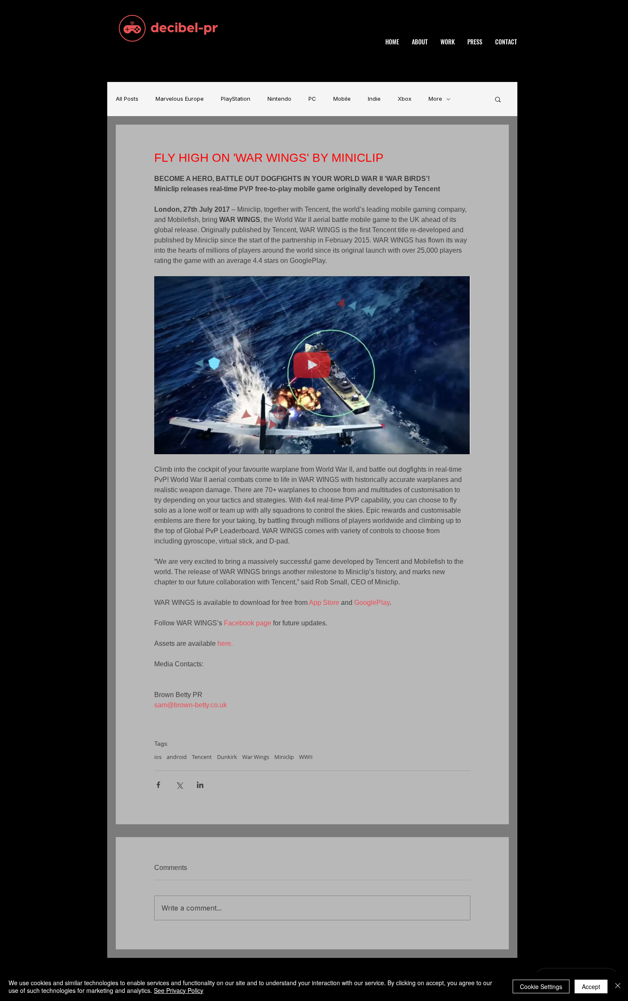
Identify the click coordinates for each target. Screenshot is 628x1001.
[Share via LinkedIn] (200, 785)
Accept (591, 986)
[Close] (618, 986)
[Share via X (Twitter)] (179, 785)
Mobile (342, 99)
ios (157, 756)
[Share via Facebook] (158, 785)
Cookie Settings (541, 986)
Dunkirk (227, 756)
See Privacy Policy (178, 990)
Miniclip (284, 756)
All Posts (127, 99)
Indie (374, 99)
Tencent (202, 756)
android (177, 756)
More (435, 99)
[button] (498, 99)
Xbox (404, 99)
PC (312, 99)
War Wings (255, 756)
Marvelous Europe (180, 99)
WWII (306, 756)
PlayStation (235, 99)
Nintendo (279, 99)
